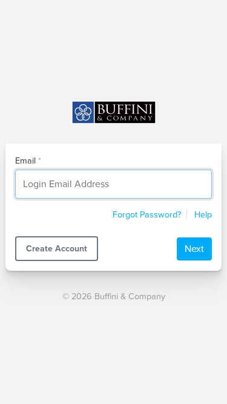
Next (194, 249)
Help (203, 215)
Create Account (56, 248)
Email (25, 161)
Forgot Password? (147, 215)
